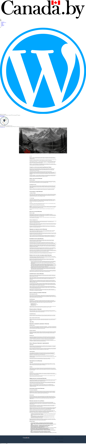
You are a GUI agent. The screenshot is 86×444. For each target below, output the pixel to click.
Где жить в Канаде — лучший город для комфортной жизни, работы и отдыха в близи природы (42, 423)
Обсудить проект (2, 116)
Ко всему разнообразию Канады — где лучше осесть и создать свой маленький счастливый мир (42, 422)
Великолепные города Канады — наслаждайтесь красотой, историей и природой (40, 425)
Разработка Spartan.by (61, 441)
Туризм (2, 24)
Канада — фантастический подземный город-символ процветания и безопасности (40, 429)
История (2, 23)
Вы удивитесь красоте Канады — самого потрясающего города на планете (39, 426)
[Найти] (6, 443)
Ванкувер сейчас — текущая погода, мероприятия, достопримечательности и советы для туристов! (42, 428)
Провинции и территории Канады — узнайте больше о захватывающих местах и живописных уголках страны (43, 432)
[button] (0, 19)
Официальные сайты (3, 22)
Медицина (2, 25)
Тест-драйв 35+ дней (2, 127)
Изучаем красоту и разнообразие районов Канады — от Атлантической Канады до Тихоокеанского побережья (43, 427)
